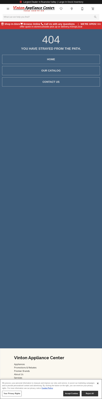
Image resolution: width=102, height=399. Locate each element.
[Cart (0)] (93, 9)
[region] (51, 389)
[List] (61, 9)
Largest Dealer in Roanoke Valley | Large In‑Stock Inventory (53, 1)
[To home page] (34, 9)
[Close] (98, 383)
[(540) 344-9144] (82, 9)
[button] (8, 9)
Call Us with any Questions (59, 24)
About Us (18, 374)
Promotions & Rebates (25, 367)
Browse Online (32, 24)
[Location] (72, 9)
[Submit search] (95, 17)
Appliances (19, 364)
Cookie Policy (47, 388)
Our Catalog (51, 70)
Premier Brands (22, 371)
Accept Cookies (71, 393)
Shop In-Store (12, 24)
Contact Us (51, 81)
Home (51, 59)
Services (18, 377)
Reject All (90, 393)
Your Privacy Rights (12, 393)
